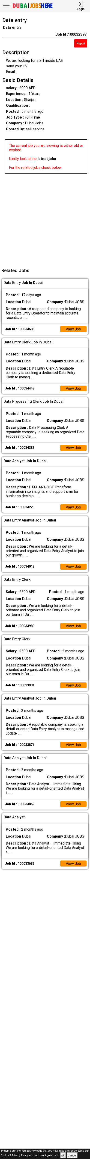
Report (80, 43)
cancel (72, 1155)
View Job (73, 329)
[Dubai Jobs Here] (32, 8)
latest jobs (47, 159)
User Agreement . (49, 1155)
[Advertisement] (45, 219)
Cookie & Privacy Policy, (15, 1155)
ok (63, 1155)
